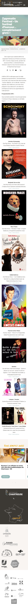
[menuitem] (16, 8)
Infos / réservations (14, 147)
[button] (20, 3)
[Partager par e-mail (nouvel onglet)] (16, 70)
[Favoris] (15, 5)
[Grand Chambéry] (14, 601)
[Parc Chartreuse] (7, 576)
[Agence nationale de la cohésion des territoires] (20, 578)
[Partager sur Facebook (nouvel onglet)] (7, 70)
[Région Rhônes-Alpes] (7, 583)
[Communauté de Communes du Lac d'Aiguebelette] (13, 596)
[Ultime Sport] (4, 564)
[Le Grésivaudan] (13, 590)
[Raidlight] (20, 553)
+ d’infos (8, 101)
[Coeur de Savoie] (20, 595)
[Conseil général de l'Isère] (14, 584)
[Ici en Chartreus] (7, 553)
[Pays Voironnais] (20, 590)
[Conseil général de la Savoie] (21, 583)
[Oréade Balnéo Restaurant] (7, 532)
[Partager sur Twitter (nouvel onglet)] (10, 70)
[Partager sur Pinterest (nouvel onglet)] (13, 70)
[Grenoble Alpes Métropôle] (7, 595)
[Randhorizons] (10, 543)
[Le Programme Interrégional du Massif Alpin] (13, 578)
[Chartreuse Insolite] (14, 564)
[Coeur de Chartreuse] (7, 589)
